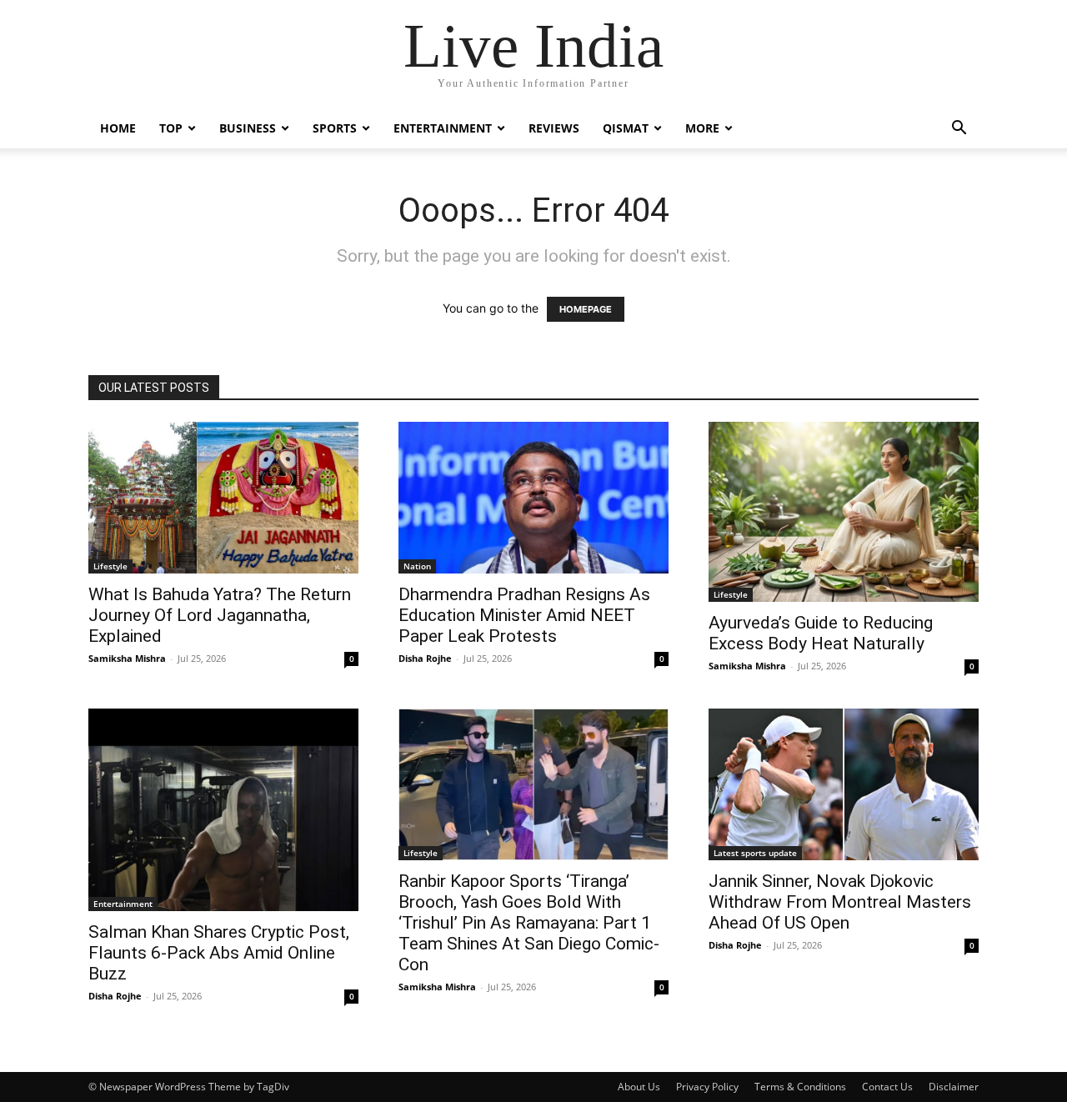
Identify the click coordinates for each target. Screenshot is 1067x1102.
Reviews (553, 128)
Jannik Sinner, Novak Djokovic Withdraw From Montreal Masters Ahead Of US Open (840, 902)
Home (118, 128)
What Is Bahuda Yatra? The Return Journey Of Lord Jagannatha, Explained (219, 615)
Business (247, 128)
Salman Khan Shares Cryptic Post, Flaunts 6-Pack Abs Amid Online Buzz (218, 953)
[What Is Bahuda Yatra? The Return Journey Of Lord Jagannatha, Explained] (223, 498)
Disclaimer (954, 1086)
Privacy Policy (707, 1086)
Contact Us (887, 1086)
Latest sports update (755, 853)
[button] (959, 130)
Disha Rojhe (425, 658)
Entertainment (442, 128)
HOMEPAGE (585, 309)
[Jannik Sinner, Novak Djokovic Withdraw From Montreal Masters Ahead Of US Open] (844, 784)
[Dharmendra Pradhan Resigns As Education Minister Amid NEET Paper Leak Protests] (533, 498)
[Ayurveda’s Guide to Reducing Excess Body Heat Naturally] (844, 512)
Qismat (626, 128)
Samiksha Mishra (127, 658)
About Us (639, 1086)
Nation (417, 566)
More (702, 128)
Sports (335, 128)
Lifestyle (110, 566)
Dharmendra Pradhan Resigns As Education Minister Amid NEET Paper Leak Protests (524, 615)
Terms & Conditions (800, 1086)
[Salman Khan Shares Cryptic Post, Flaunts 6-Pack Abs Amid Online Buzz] (223, 810)
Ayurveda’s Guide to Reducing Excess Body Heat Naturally (821, 633)
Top (171, 128)
